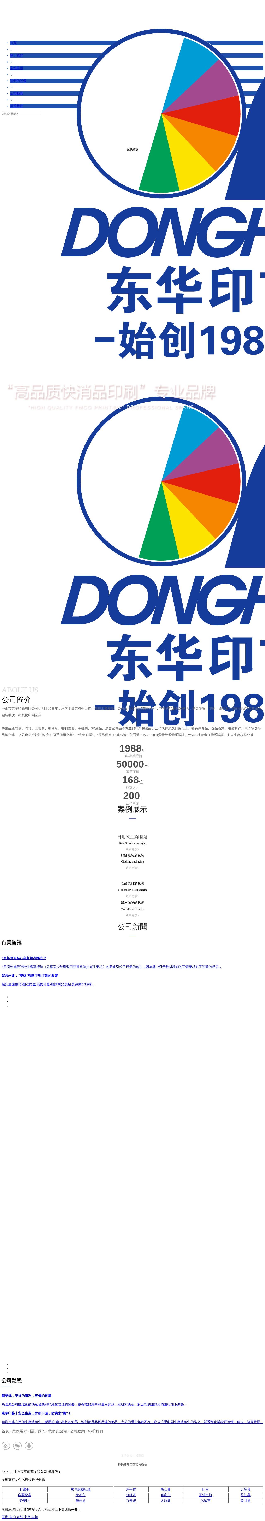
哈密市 (166, 1495)
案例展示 (16, 68)
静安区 (25, 1500)
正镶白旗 (205, 1495)
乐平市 (131, 1489)
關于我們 (16, 55)
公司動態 (16, 93)
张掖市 (131, 1495)
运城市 (206, 1500)
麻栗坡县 (24, 1495)
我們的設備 (18, 80)
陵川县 (246, 1500)
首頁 (13, 43)
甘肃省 (25, 1489)
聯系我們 (16, 106)
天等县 (246, 1489)
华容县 (81, 1500)
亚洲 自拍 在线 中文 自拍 (20, 1517)
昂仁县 (166, 1489)
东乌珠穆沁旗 (80, 1489)
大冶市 (81, 1495)
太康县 (166, 1500)
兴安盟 (131, 1500)
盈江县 (246, 1495)
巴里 (205, 1489)
